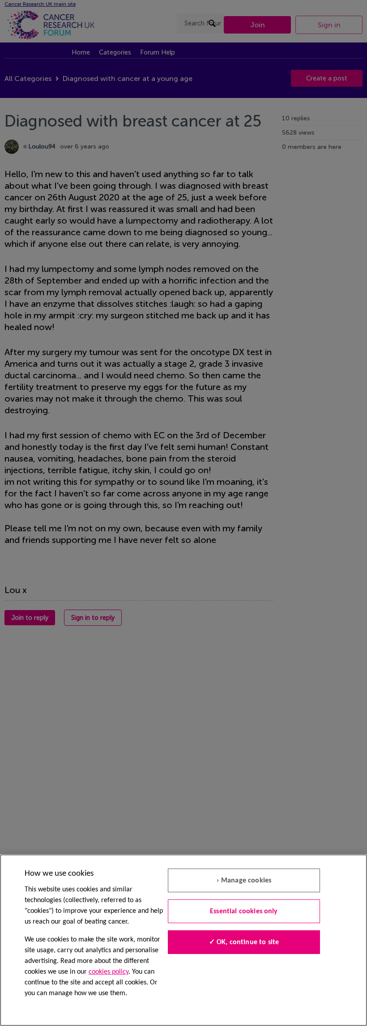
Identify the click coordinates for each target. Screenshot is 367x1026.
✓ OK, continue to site (244, 942)
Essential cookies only (244, 911)
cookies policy (108, 971)
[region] (183, 940)
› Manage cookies (244, 880)
